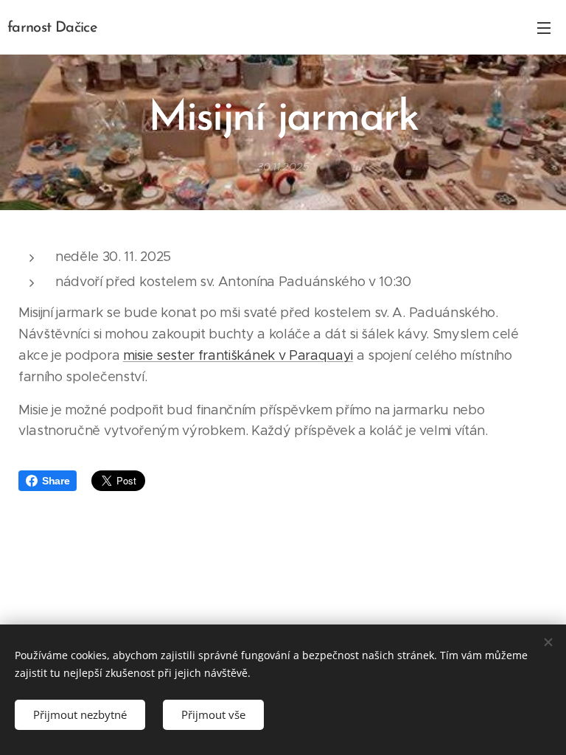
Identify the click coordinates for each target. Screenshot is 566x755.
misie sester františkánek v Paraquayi (238, 355)
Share (55, 481)
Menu (544, 27)
